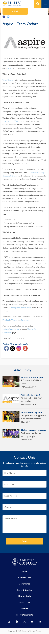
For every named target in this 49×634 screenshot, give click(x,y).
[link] (9, 622)
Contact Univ (24, 577)
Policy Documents (24, 614)
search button (37, 4)
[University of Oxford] (24, 562)
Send (24, 541)
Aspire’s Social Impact (30, 395)
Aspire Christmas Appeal (32, 377)
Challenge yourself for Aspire (33, 430)
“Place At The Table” (11, 121)
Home (24, 571)
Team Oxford (8, 80)
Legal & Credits (24, 590)
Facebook (4, 16)
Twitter (8, 16)
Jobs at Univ (24, 602)
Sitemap (24, 608)
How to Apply (24, 596)
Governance (24, 583)
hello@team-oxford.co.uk (21, 307)
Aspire (10, 68)
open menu (45, 4)
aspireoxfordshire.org (11, 329)
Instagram (25, 320)
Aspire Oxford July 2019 (31, 412)
